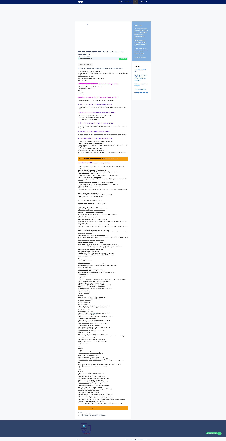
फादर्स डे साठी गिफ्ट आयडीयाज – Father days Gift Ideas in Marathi (93, 415)
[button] (146, 2)
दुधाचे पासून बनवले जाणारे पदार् (141, 92)
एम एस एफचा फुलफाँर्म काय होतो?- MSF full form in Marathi (91, 414)
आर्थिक (136, 1)
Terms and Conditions (141, 439)
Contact (147, 439)
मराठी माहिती (120, 1)
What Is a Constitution (140, 89)
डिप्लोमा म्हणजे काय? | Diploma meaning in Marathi (139, 36)
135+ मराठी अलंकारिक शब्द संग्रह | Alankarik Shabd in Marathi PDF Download (141, 30)
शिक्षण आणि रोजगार (128, 1)
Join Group (123, 58)
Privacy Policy (133, 439)
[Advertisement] (35, 12)
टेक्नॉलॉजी (141, 1)
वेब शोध (80, 2)
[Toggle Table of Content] (90, 64)
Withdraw (94, 313)
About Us (127, 439)
